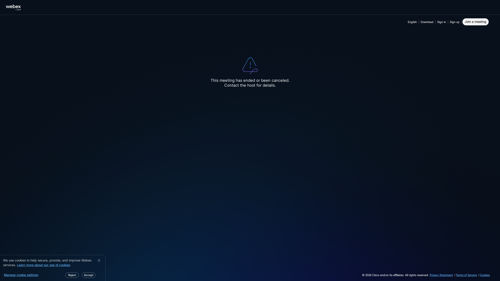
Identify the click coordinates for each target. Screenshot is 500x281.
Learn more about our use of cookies (43, 265)
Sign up (455, 22)
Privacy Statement (441, 275)
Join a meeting (475, 21)
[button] (442, 22)
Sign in (441, 22)
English (412, 22)
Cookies (485, 275)
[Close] (99, 260)
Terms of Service (466, 275)
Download (427, 22)
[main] (250, 148)
